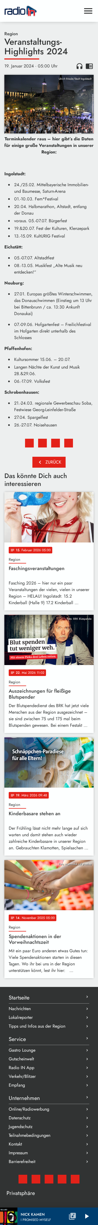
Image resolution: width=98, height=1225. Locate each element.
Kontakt (15, 1144)
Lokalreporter (21, 1017)
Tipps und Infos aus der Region (37, 1026)
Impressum (18, 1153)
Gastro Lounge (22, 1050)
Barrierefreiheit (22, 1161)
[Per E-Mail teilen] (68, 443)
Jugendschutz (20, 1126)
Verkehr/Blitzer (22, 1076)
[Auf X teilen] (42, 443)
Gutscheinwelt (21, 1059)
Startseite (19, 998)
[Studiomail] (23, 1179)
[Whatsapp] (62, 1179)
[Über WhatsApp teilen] (55, 443)
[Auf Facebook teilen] (29, 443)
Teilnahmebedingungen (29, 1135)
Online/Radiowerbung (29, 1109)
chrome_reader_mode (89, 66)
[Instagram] (49, 1179)
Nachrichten (20, 1008)
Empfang (17, 1085)
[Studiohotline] (75, 1179)
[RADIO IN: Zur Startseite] (42, 10)
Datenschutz (19, 1118)
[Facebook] (36, 1179)
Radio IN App (21, 1067)
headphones (79, 66)
